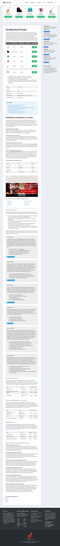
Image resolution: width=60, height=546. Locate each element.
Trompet (24, 518)
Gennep (9, 205)
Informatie (39, 2)
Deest (7, 499)
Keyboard (18, 519)
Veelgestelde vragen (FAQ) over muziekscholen (17, 112)
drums (30, 107)
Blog (44, 2)
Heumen (26, 202)
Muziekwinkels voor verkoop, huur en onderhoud (17, 111)
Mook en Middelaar (28, 201)
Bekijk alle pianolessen (11, 280)
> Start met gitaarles (47, 31)
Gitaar (18, 522)
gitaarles (24, 107)
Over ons (25, 541)
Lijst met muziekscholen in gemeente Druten (16, 109)
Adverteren (29, 541)
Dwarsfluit (25, 524)
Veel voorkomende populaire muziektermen (35, 517)
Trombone (25, 523)
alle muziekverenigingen (26, 407)
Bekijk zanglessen (10, 323)
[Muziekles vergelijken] (7, 2)
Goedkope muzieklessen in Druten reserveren (16, 105)
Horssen (7, 498)
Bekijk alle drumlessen (11, 302)
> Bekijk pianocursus (47, 39)
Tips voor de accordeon (34, 519)
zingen (32, 107)
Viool (24, 521)
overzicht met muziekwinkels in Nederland (13, 429)
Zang (18, 526)
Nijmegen (26, 205)
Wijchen (9, 203)
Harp (24, 525)
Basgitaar (18, 523)
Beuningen (10, 202)
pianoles (27, 107)
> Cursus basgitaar (46, 62)
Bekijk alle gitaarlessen (11, 257)
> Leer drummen (46, 47)
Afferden (7, 500)
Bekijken (34, 47)
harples (15, 232)
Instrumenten (32, 2)
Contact (21, 541)
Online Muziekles (50, 2)
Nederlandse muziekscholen (33, 381)
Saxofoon (24, 519)
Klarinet (18, 525)
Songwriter (25, 526)
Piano (18, 518)
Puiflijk (7, 501)
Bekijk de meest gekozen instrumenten (15, 107)
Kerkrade (9, 201)
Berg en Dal (27, 203)
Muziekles (26, 2)
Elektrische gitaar (20, 524)
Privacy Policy (37, 541)
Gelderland (19, 87)
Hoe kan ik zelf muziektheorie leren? (36, 515)
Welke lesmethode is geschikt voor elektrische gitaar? (36, 521)
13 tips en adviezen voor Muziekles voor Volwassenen (36, 513)
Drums (18, 521)
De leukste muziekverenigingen (14, 110)
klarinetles (22, 130)
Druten (18, 89)
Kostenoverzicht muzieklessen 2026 (15, 106)
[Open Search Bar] (55, 2)
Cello (24, 522)
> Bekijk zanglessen (46, 54)
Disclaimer (32, 541)
